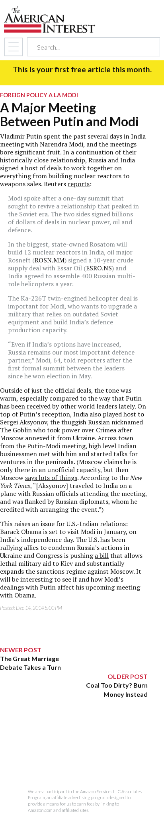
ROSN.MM (49, 260)
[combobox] (86, 47)
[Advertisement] (73, 748)
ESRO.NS (99, 268)
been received (31, 406)
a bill (102, 555)
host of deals (43, 168)
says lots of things (51, 477)
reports (79, 183)
